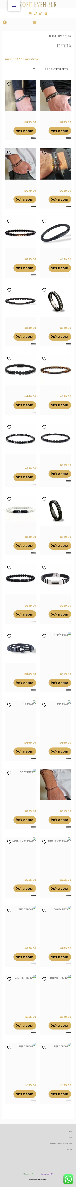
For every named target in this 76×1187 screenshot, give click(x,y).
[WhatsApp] (40, 13)
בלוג (70, 1137)
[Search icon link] (44, 22)
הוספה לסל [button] (59, 131)
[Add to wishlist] (45, 84)
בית (70, 1131)
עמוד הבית (64, 36)
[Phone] (35, 13)
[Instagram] (45, 13)
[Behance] (30, 13)
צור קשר (68, 1149)
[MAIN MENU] (35, 22)
